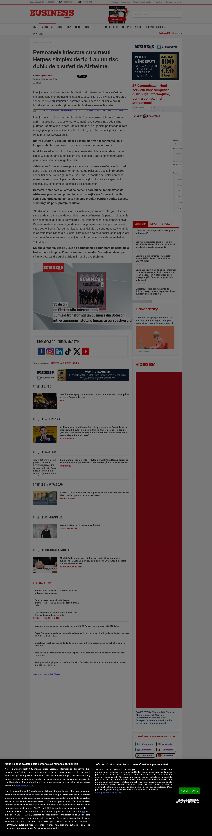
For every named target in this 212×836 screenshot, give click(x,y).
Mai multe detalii (25, 785)
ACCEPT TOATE (189, 790)
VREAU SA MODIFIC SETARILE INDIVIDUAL (188, 800)
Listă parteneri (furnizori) (108, 792)
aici (83, 811)
